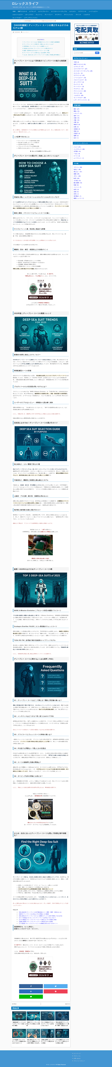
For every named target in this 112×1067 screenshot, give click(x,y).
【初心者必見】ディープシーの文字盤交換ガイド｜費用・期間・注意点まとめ (39, 912)
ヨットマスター (17, 18)
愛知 (76, 111)
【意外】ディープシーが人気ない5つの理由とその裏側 (33, 914)
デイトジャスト (68, 14)
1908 (13, 11)
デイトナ (78, 14)
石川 (76, 138)
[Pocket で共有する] (56, 991)
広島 (76, 127)
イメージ (77, 187)
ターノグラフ (29, 14)
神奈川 (77, 124)
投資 (76, 185)
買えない (78, 172)
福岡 (76, 135)
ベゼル (77, 154)
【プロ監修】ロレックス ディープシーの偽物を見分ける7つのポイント (38, 923)
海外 (76, 116)
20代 (76, 189)
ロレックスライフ (25, 3)
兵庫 (76, 122)
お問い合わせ (77, 1058)
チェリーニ (39, 14)
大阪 (76, 120)
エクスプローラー (43, 11)
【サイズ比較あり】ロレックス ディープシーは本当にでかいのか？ (37, 918)
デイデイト (58, 14)
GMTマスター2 (22, 11)
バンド (77, 147)
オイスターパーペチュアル (59, 11)
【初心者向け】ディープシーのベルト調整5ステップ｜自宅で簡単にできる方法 (40, 916)
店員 (76, 192)
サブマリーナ (82, 11)
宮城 (76, 131)
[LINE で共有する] (31, 997)
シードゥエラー (93, 11)
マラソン (78, 167)
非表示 (42, 39)
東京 (76, 109)
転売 (76, 178)
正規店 (77, 133)
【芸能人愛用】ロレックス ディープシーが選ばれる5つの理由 (35, 921)
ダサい (77, 176)
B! (31, 991)
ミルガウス (86, 14)
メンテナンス (79, 149)
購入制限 (78, 183)
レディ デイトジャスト (31, 18)
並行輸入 (77, 196)
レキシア (78, 113)
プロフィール (77, 1056)
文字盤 (77, 151)
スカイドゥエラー (17, 14)
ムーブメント (78, 158)
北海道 (77, 129)
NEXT (67, 1004)
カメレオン (72, 11)
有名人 (77, 169)
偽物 (76, 174)
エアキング (32, 11)
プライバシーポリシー (79, 1061)
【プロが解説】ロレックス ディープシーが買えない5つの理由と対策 (37, 919)
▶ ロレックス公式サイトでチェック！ (40, 151)
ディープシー (49, 14)
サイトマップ (77, 1053)
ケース (77, 156)
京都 (76, 118)
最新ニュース (78, 198)
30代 (76, 194)
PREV (14, 1004)
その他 (77, 180)
